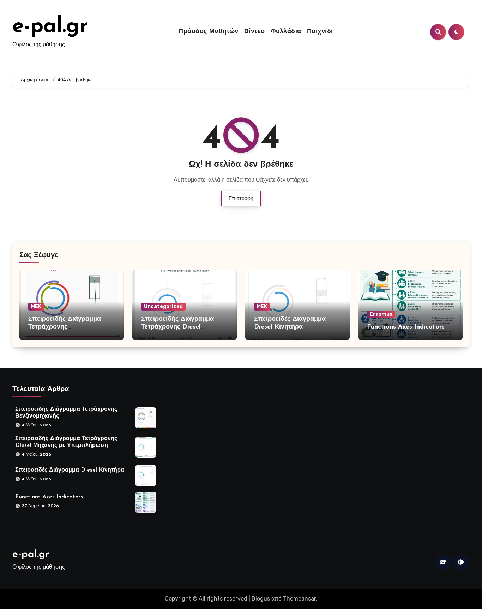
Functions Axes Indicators (406, 327)
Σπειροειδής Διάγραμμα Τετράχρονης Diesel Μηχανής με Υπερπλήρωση (182, 327)
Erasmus (381, 314)
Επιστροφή (241, 198)
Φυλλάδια (286, 32)
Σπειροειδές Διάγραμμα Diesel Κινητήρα (69, 470)
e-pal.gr (50, 26)
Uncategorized (163, 306)
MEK (36, 306)
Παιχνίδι (320, 32)
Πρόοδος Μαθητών (209, 32)
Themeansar (299, 598)
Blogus (261, 598)
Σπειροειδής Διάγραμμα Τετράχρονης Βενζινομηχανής (64, 327)
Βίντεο (254, 32)
